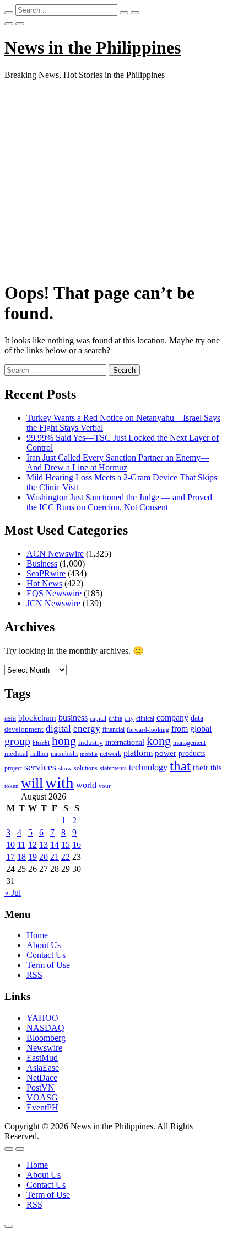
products (192, 753)
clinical (145, 718)
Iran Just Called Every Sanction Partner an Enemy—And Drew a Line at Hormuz (117, 462)
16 (76, 844)
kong (159, 741)
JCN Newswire (53, 603)
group (17, 741)
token (11, 785)
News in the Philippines (92, 47)
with (59, 782)
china (115, 718)
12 (32, 844)
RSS (34, 975)
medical (16, 753)
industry (90, 742)
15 (65, 844)
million (39, 754)
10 (10, 844)
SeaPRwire (46, 573)
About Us (43, 945)
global (201, 728)
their (200, 767)
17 (10, 856)
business (73, 717)
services (40, 766)
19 (32, 856)
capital (98, 718)
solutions (86, 768)
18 (21, 856)
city (129, 718)
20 (43, 856)
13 (43, 844)
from (179, 728)
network (110, 754)
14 (54, 844)
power (165, 753)
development (24, 729)
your (105, 785)
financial (113, 729)
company (172, 717)
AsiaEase (42, 1067)
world (86, 785)
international (124, 742)
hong (64, 741)
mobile (89, 753)
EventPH (42, 1107)
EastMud (42, 1057)
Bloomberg (46, 1038)
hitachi (41, 742)
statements (113, 768)
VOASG (42, 1097)
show (65, 768)
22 (65, 856)
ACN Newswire (55, 553)
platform (138, 753)
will (32, 783)
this (215, 768)
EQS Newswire (54, 593)
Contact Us (46, 955)
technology (148, 767)
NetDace (41, 1077)
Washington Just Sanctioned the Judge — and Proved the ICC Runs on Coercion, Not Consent (119, 502)
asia (10, 718)
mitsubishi (64, 754)
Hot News (44, 583)
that (180, 765)
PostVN (40, 1087)
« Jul (12, 892)
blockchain (37, 717)
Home (37, 935)
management (189, 743)
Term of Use (48, 965)
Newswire (44, 1047)
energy (86, 728)
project (13, 768)
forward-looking (148, 729)
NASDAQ (45, 1028)
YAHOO (42, 1018)
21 (54, 856)
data (197, 718)
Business (41, 563)
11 (21, 844)
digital (58, 728)
